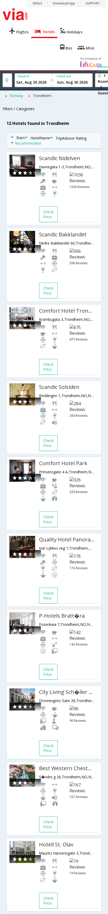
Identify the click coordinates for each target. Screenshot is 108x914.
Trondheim (42, 95)
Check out (64, 76)
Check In (23, 76)
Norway (16, 95)
